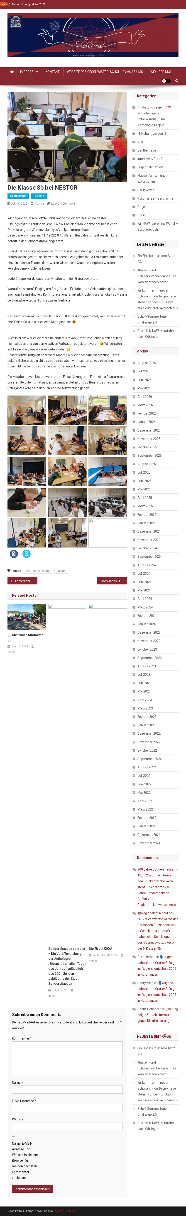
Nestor (61, 570)
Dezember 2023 (149, 632)
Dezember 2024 (149, 531)
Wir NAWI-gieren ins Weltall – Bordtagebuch (157, 226)
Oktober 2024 (147, 548)
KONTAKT (53, 72)
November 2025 (148, 439)
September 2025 (149, 455)
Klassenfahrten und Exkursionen (151, 178)
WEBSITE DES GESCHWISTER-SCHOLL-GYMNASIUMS (105, 72)
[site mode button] (166, 81)
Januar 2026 (146, 422)
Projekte (39, 196)
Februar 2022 (147, 818)
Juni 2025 (144, 481)
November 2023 (148, 641)
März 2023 (145, 708)
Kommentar (22, 1038)
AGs (140, 142)
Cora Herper (146, 957)
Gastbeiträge (18, 196)
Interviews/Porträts (151, 159)
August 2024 (146, 565)
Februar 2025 (147, 514)
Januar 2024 (146, 624)
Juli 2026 (143, 371)
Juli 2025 (143, 472)
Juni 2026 (144, 380)
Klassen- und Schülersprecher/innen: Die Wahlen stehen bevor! (156, 276)
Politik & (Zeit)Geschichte (155, 198)
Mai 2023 (144, 691)
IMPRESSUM (29, 72)
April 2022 (144, 801)
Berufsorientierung (37, 570)
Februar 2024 (147, 616)
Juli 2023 (143, 674)
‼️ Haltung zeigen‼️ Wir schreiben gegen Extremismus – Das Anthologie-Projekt (155, 116)
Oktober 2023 (147, 649)
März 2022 (145, 809)
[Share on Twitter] (26, 556)
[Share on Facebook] (14, 556)
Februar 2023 (147, 717)
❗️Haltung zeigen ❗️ (152, 133)
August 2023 (146, 666)
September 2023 (149, 658)
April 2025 (144, 497)
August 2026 (146, 363)
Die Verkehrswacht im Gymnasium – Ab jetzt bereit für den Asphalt (25, 581)
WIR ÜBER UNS (160, 72)
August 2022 (146, 767)
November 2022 (148, 742)
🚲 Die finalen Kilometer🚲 (25, 637)
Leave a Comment (63, 203)
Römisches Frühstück (114, 581)
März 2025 (145, 506)
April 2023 (144, 700)
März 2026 (145, 405)
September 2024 (149, 556)
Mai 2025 (144, 489)
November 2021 (148, 843)
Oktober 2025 (147, 447)
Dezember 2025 (149, 430)
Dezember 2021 (149, 835)
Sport (141, 215)
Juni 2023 (144, 683)
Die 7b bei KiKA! (100, 949)
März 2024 (145, 607)
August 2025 (146, 464)
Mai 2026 (144, 388)
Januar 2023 (146, 725)
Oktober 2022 (147, 750)
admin (39, 203)
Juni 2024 (144, 582)
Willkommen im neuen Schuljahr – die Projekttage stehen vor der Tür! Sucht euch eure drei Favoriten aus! (158, 299)
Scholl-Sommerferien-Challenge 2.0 (153, 319)
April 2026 (144, 396)
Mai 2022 (144, 792)
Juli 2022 (143, 775)
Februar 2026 (147, 413)
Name (17, 1082)
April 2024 (144, 599)
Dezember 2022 (149, 733)
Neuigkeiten (145, 190)
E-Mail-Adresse (24, 1101)
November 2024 (148, 540)
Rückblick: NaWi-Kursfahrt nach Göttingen (155, 333)
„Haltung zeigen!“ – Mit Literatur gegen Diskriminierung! (157, 1015)
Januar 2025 (146, 523)
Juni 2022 (144, 784)
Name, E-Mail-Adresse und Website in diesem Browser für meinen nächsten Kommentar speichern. (25, 1161)
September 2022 (149, 759)
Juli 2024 (143, 573)
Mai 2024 (144, 590)
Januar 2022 (146, 826)
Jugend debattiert (150, 167)
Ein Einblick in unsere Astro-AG (157, 258)
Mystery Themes (64, 1211)
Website (18, 1119)
